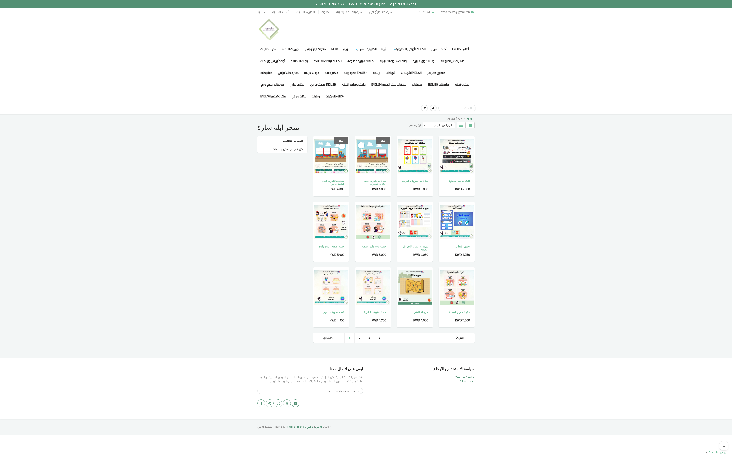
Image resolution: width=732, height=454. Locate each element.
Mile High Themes (296, 426)
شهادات (390, 72)
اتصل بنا (261, 12)
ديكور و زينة (331, 72)
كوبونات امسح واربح (272, 84)
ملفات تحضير (461, 84)
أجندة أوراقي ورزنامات (272, 61)
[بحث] (471, 108)
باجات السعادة (299, 61)
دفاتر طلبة (266, 72)
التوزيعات (362, 3)
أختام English (460, 49)
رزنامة (376, 72)
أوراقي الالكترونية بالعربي (371, 49)
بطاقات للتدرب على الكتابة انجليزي (375, 182)
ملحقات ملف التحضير (354, 84)
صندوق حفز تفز (436, 72)
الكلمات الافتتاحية (293, 141)
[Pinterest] (270, 403)
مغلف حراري (297, 84)
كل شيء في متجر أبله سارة (288, 149)
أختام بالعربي (438, 49)
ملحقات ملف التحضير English (388, 84)
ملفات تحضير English (273, 96)
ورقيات (316, 96)
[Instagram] (278, 403)
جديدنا (389, 3)
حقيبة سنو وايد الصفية (374, 246)
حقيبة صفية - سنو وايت (331, 246)
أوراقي (318, 426)
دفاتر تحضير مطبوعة (452, 61)
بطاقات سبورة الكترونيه (393, 61)
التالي (461, 337)
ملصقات (417, 84)
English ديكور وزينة (355, 72)
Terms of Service (465, 377)
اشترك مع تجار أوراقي (381, 12)
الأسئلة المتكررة (281, 12)
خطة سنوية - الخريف (374, 312)
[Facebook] (261, 403)
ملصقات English (438, 84)
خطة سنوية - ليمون (333, 312)
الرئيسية (470, 118)
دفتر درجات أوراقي (288, 72)
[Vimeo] (295, 403)
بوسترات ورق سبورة (424, 61)
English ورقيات (335, 96)
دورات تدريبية (311, 72)
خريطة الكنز (421, 312)
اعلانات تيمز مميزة (459, 181)
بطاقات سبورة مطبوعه (360, 61)
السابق (327, 337)
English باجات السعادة (328, 61)
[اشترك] (358, 391)
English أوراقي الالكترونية (410, 49)
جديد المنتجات (268, 49)
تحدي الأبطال (462, 246)
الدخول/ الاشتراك (305, 12)
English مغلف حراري (323, 84)
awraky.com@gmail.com (456, 12)
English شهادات (411, 72)
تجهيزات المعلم (290, 49)
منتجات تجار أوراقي (315, 49)
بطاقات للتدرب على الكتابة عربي (333, 182)
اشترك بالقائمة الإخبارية (349, 12)
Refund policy (467, 381)
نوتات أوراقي (299, 96)
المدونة (325, 12)
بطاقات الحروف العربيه (415, 181)
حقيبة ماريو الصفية (459, 312)
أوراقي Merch (339, 49)
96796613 (425, 12)
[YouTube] (287, 403)
